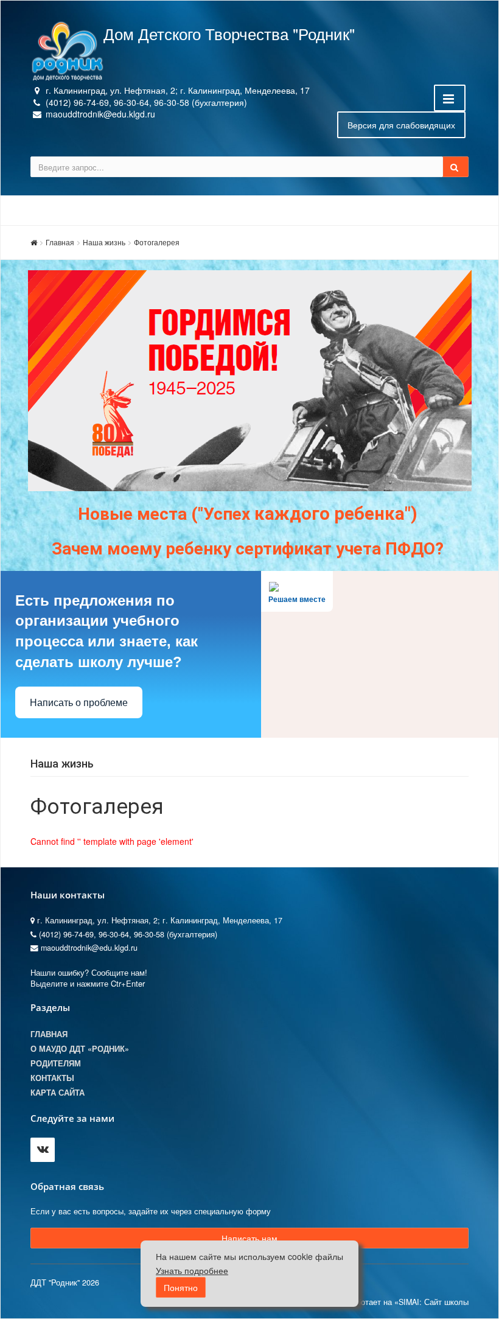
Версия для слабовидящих (401, 125)
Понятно (181, 1287)
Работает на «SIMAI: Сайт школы (408, 1301)
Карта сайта (57, 1092)
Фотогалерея (157, 242)
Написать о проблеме (79, 703)
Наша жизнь (104, 242)
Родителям (55, 1063)
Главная (60, 242)
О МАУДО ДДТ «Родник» (79, 1048)
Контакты (52, 1077)
